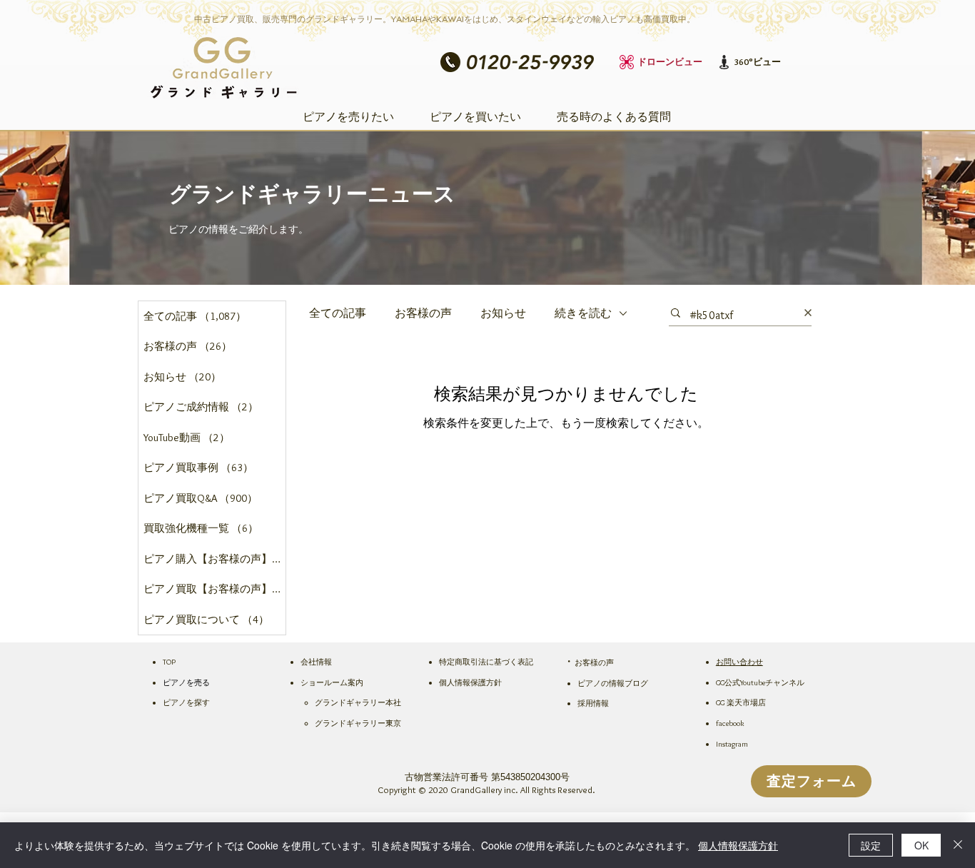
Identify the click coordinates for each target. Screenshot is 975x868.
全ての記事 (337, 313)
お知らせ (503, 313)
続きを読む (583, 313)
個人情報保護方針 (738, 845)
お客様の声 (423, 313)
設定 (871, 845)
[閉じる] (957, 845)
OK (921, 845)
